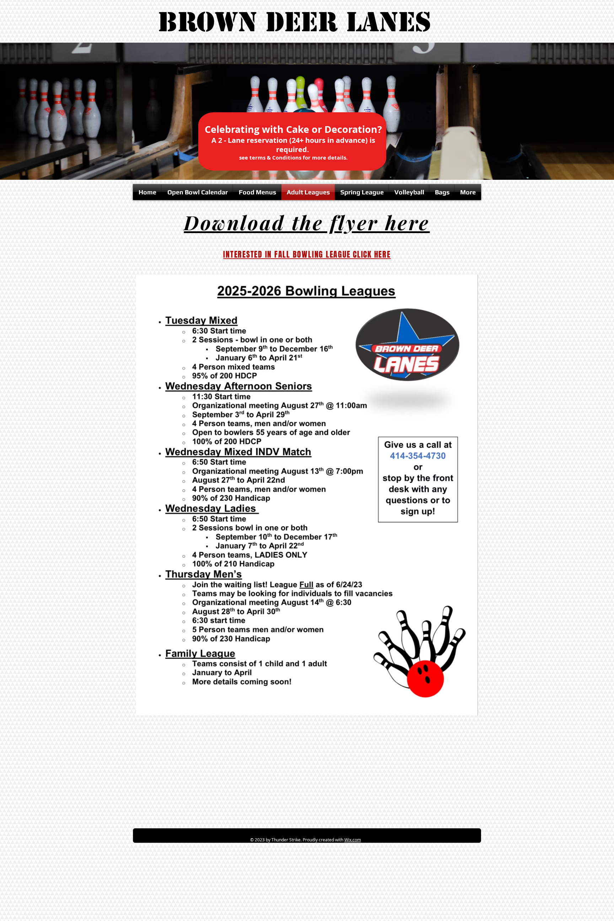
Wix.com (352, 839)
